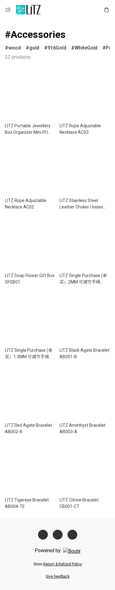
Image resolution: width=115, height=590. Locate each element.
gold (34, 48)
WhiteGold (86, 48)
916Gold (57, 48)
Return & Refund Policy (62, 564)
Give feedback (58, 576)
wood (14, 48)
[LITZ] (28, 10)
